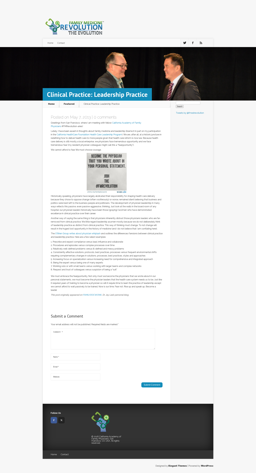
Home (50, 42)
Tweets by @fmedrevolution (190, 113)
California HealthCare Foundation (73, 134)
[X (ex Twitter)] (61, 420)
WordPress (207, 466)
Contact (61, 42)
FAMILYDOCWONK (92, 295)
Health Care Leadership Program (106, 134)
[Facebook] (54, 420)
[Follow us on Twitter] (185, 43)
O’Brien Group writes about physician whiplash (78, 233)
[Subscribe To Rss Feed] (201, 43)
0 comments (105, 117)
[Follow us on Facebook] (193, 43)
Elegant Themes (177, 466)
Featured (69, 104)
